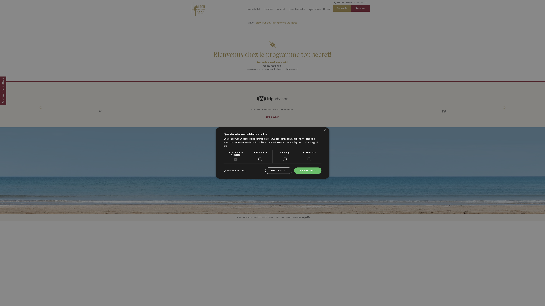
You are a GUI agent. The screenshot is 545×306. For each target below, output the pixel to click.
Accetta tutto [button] (307, 170)
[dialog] (272, 153)
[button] (235, 170)
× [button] (325, 130)
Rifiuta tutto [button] (279, 170)
